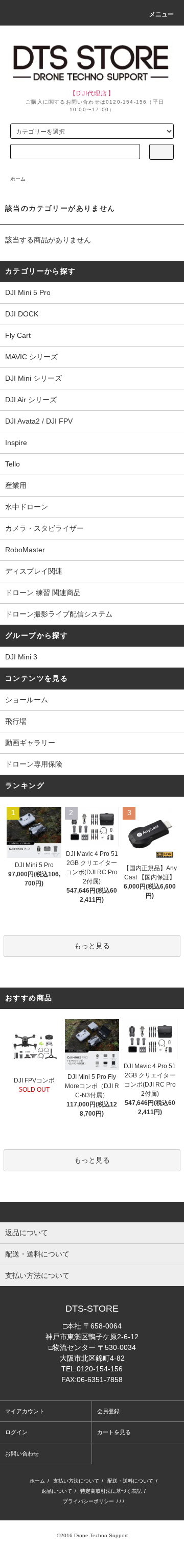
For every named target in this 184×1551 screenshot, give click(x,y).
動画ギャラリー (30, 742)
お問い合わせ (22, 1453)
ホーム (18, 179)
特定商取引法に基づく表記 (111, 1491)
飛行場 (16, 721)
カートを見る (114, 1432)
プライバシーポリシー (88, 1501)
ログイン (16, 1432)
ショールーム (26, 700)
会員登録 (108, 1411)
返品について (56, 1491)
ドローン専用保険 (33, 764)
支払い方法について (76, 1481)
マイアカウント (24, 1411)
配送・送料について (130, 1481)
